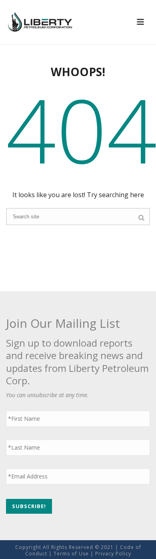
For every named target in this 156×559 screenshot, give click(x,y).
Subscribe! (29, 506)
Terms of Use (71, 553)
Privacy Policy (113, 553)
